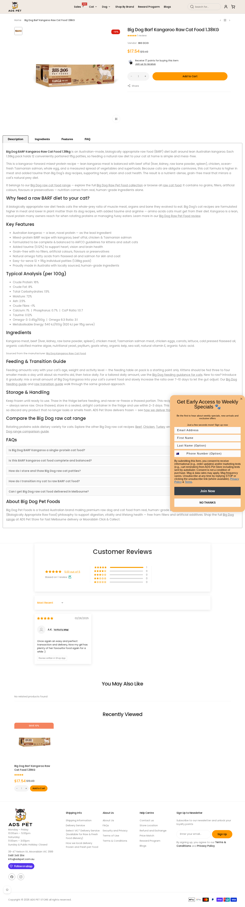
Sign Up (222, 834)
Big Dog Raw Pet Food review (179, 216)
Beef (138, 427)
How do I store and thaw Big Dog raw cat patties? (45, 471)
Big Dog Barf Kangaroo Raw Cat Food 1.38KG (32, 768)
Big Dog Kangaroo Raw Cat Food (66, 353)
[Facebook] (12, 876)
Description (15, 139)
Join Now (207, 491)
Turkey (160, 427)
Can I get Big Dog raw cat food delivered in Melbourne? (49, 492)
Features (67, 139)
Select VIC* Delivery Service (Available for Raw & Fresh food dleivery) (83, 834)
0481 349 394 (16, 855)
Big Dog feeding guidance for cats (177, 375)
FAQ (87, 139)
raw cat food (172, 185)
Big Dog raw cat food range (50, 185)
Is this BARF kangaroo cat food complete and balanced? (50, 461)
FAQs (106, 825)
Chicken (149, 427)
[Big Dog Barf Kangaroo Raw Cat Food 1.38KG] (34, 742)
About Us (108, 820)
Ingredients (42, 139)
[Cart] (233, 6)
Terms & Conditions (115, 840)
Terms (188, 482)
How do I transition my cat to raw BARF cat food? (44, 481)
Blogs (143, 845)
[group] (73, 76)
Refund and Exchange (153, 830)
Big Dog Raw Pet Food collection (120, 185)
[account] (226, 6)
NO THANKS (208, 502)
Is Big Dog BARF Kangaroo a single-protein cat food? (47, 450)
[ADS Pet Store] (15, 7)
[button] (132, 35)
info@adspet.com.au (21, 859)
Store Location (149, 825)
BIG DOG (143, 43)
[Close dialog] (241, 399)
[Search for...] (192, 6)
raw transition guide (48, 384)
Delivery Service (75, 825)
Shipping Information (79, 820)
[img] (45, 618)
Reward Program (150, 840)
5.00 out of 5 (72, 571)
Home (17, 20)
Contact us (147, 820)
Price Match (147, 835)
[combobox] (204, 6)
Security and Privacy (115, 830)
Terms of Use (111, 835)
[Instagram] (20, 876)
